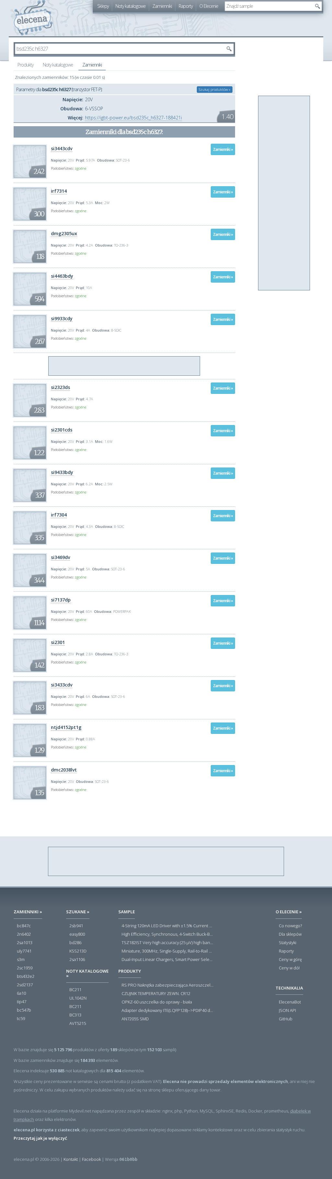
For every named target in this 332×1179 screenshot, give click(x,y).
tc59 (21, 1018)
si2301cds (61, 430)
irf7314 (59, 191)
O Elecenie (208, 6)
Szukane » (77, 912)
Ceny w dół (289, 968)
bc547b (24, 1010)
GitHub (285, 1019)
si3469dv (60, 557)
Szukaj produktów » (215, 89)
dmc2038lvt (64, 770)
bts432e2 (25, 976)
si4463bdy (62, 276)
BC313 (75, 1015)
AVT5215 (77, 1023)
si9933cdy (62, 318)
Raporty (186, 6)
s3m (21, 959)
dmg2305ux (64, 233)
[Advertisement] (124, 366)
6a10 (21, 993)
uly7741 (24, 951)
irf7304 (59, 515)
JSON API (287, 1010)
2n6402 (24, 934)
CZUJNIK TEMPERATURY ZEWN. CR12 (156, 993)
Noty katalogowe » (87, 973)
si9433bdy (62, 472)
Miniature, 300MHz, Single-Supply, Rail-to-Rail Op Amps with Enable (167, 951)
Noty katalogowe (130, 6)
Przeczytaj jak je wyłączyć (40, 1138)
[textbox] (268, 6)
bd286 (75, 942)
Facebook (91, 1159)
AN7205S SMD (135, 1019)
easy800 (77, 934)
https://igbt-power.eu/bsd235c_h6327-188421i (133, 118)
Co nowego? (290, 926)
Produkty (25, 65)
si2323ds (60, 387)
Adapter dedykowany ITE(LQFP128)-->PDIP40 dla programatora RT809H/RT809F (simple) (167, 1010)
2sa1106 (77, 959)
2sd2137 (25, 985)
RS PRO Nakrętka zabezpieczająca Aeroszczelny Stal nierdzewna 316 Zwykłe (167, 985)
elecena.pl (33, 18)
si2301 (58, 642)
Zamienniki (162, 6)
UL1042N (78, 998)
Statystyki (287, 942)
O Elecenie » (289, 912)
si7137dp (61, 600)
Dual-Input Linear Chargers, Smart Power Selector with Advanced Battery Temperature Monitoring (167, 959)
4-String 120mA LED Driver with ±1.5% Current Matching (167, 926)
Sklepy (103, 6)
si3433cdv (61, 685)
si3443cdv (61, 148)
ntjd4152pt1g (66, 727)
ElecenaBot (290, 1002)
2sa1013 (24, 942)
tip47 (21, 1001)
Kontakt (71, 1159)
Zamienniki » (223, 149)
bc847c (24, 926)
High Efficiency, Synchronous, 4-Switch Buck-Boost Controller (167, 934)
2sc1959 (24, 968)
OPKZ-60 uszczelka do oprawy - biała (157, 1002)
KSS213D (78, 951)
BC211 (75, 989)
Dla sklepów (290, 934)
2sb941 (76, 926)
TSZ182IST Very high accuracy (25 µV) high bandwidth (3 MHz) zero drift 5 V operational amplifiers (167, 942)
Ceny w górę (290, 959)
